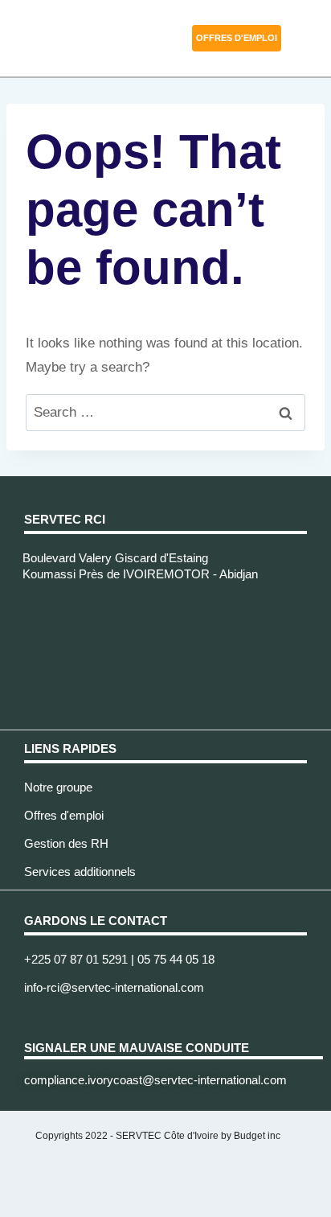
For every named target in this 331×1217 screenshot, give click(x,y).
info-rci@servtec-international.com (114, 987)
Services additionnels (80, 871)
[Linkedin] (32, 1017)
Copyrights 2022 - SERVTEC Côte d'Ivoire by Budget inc (157, 1135)
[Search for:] (165, 412)
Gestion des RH (66, 843)
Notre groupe (58, 787)
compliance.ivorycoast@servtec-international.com (155, 1080)
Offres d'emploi (64, 815)
